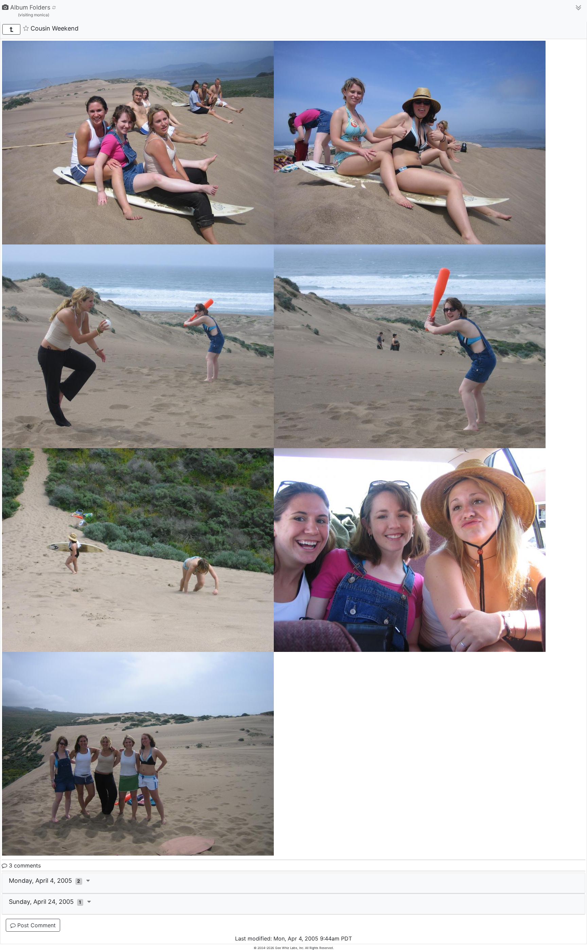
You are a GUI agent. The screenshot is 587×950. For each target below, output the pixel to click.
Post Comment (36, 925)
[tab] (293, 883)
